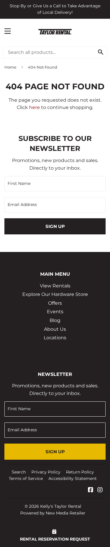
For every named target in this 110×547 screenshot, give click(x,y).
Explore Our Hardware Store (55, 294)
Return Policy (80, 472)
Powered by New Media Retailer (52, 513)
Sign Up (55, 226)
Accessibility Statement (72, 478)
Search (19, 472)
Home (10, 67)
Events (55, 311)
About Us (55, 329)
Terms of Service (26, 478)
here (34, 107)
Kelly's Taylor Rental (60, 506)
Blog (55, 320)
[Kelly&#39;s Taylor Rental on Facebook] (90, 490)
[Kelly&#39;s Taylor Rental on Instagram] (100, 490)
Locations (55, 337)
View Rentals (55, 286)
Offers (55, 303)
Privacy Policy (45, 472)
